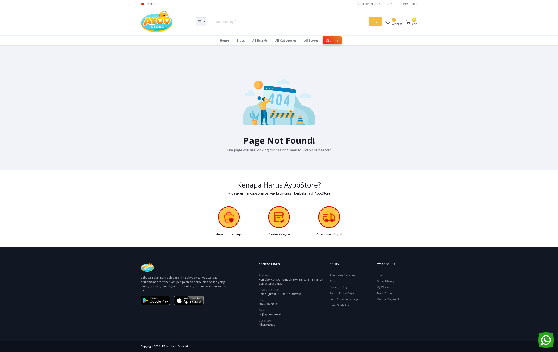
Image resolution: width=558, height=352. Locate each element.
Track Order (384, 293)
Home (224, 40)
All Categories (285, 40)
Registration (409, 4)
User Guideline (339, 305)
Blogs (240, 40)
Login (390, 4)
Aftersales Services (342, 275)
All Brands (260, 40)
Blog (332, 281)
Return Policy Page (342, 293)
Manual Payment (388, 299)
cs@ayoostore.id (270, 314)
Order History (386, 281)
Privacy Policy (338, 287)
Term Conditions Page (344, 299)
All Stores (311, 40)
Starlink (332, 40)
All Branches (267, 325)
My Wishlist (384, 287)
